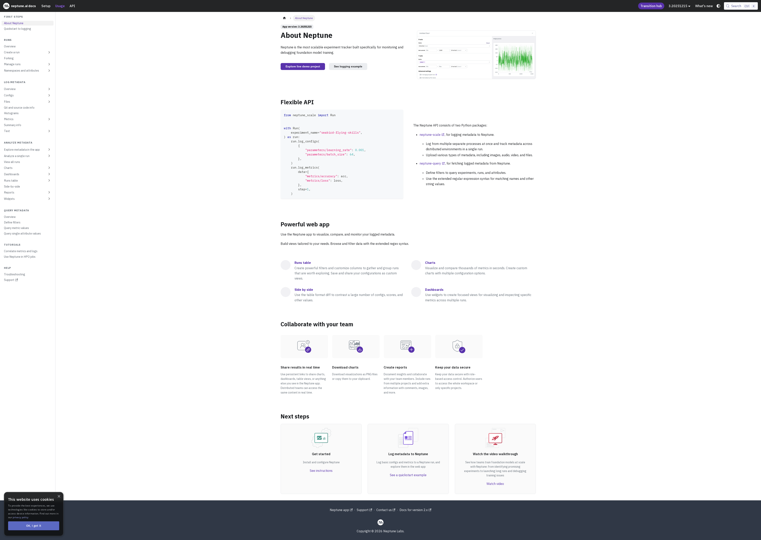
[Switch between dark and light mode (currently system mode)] (718, 6)
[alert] (33, 514)
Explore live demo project (303, 66)
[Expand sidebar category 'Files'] (49, 101)
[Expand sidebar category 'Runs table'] (49, 180)
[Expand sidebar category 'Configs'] (49, 95)
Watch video (495, 484)
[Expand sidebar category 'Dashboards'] (49, 174)
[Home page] (284, 18)
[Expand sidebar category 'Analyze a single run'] (49, 156)
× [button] (58, 496)
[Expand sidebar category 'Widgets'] (49, 198)
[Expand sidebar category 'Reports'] (49, 192)
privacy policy (20, 517)
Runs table (302, 263)
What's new (704, 6)
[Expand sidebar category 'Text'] (49, 131)
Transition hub (651, 6)
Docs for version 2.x (414, 510)
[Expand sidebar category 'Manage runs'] (49, 64)
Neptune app (339, 510)
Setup (46, 6)
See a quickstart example (408, 475)
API (72, 6)
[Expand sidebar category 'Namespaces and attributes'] (49, 70)
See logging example (348, 66)
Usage (60, 6)
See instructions (321, 471)
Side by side (303, 290)
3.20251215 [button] (678, 6)
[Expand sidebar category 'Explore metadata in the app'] (49, 149)
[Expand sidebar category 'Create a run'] (49, 52)
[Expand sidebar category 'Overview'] (49, 89)
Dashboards (434, 290)
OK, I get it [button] (33, 526)
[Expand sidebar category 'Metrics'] (49, 119)
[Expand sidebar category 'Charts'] (49, 167)
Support (362, 510)
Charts (430, 263)
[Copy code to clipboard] (398, 114)
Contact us (384, 510)
